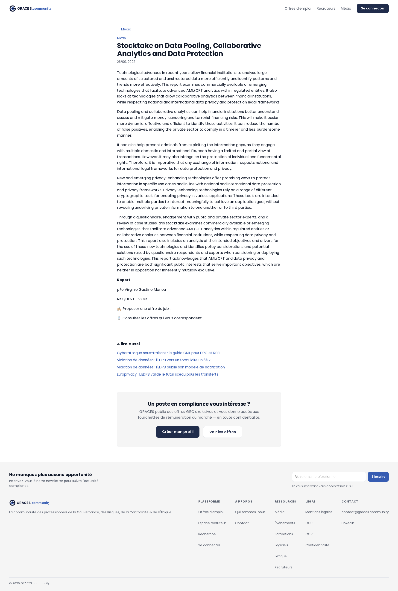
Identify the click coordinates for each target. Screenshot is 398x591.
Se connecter (373, 8)
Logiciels (281, 545)
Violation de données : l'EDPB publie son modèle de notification (171, 367)
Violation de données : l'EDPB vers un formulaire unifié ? (164, 360)
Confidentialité (317, 545)
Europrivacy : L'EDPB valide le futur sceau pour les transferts (167, 374)
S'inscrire (378, 476)
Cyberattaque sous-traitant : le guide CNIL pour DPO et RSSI (168, 352)
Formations (284, 534)
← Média (124, 29)
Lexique (281, 556)
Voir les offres (222, 432)
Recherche (207, 534)
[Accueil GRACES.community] (30, 8)
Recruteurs (326, 8)
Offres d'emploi (298, 8)
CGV (309, 534)
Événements (285, 523)
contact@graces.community (365, 512)
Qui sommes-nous (250, 512)
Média (346, 8)
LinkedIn (348, 523)
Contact (242, 523)
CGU (309, 523)
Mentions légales (318, 512)
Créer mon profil (177, 431)
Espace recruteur (212, 523)
